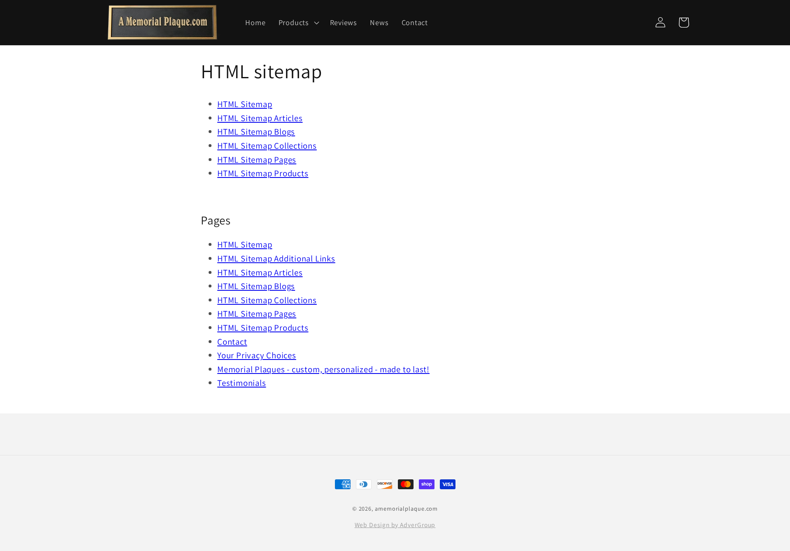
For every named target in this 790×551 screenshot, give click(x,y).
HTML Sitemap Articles (259, 118)
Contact (232, 341)
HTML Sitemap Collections (267, 145)
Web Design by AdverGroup (395, 525)
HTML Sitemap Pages (256, 159)
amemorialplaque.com (406, 508)
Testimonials (241, 382)
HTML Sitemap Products (262, 173)
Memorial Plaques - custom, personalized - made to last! (323, 369)
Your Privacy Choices (256, 355)
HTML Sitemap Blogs (256, 131)
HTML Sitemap (244, 104)
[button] (297, 22)
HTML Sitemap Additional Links (276, 258)
